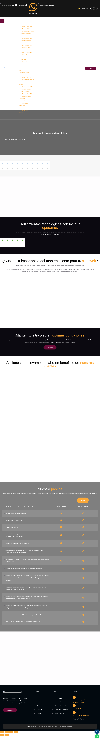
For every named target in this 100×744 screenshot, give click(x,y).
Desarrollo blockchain (27, 26)
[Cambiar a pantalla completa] (11, 732)
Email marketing (25, 43)
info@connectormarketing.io (81, 715)
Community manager (26, 40)
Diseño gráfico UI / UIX (27, 52)
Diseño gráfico (23, 50)
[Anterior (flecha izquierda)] (2, 735)
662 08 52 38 (77, 708)
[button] (2, 21)
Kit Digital (24, 59)
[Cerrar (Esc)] (2, 732)
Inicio (21, 21)
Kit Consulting (25, 61)
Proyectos (22, 66)
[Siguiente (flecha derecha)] (7, 735)
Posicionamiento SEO (27, 38)
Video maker (25, 54)
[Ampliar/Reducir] (16, 732)
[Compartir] (7, 732)
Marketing (22, 35)
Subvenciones (23, 57)
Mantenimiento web (26, 33)
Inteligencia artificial (26, 47)
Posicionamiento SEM (27, 45)
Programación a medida (25, 24)
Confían (21, 64)
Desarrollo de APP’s (26, 28)
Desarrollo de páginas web (28, 31)
